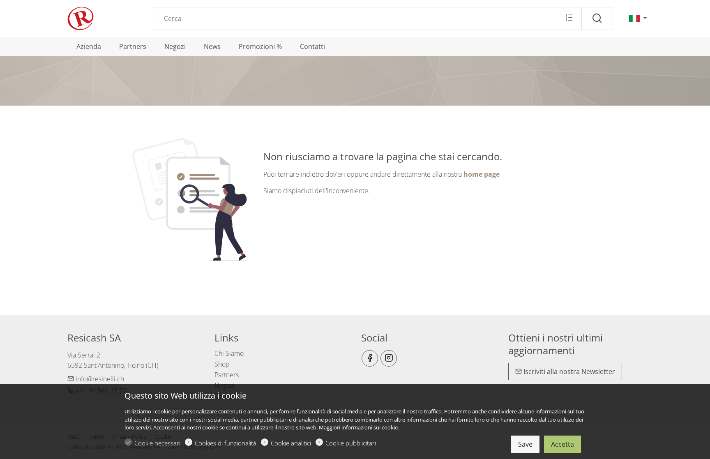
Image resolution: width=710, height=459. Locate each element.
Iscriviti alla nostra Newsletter (568, 371)
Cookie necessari (157, 443)
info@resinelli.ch (99, 378)
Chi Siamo (229, 353)
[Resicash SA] (102, 17)
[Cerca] (597, 18)
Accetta (562, 444)
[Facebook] (370, 358)
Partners (226, 374)
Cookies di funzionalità (225, 443)
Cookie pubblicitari (350, 443)
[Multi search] (569, 18)
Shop (222, 364)
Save (525, 444)
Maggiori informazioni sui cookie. (359, 427)
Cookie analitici (291, 443)
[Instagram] (388, 358)
